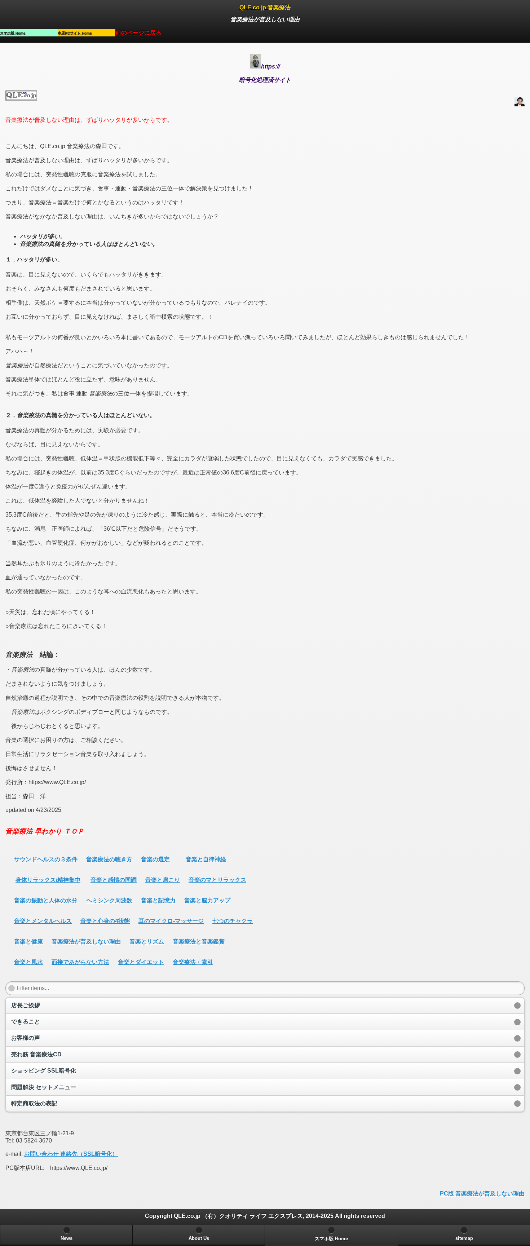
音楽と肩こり (162, 880)
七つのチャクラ (232, 921)
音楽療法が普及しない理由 (86, 941)
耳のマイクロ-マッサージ (171, 921)
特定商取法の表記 (34, 1103)
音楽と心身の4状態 (105, 921)
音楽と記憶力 (158, 900)
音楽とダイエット (141, 962)
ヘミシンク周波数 (109, 900)
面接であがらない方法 (80, 962)
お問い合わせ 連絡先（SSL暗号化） (71, 1154)
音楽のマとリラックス (217, 880)
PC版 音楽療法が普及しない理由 (482, 1193)
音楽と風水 (28, 962)
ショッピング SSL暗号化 (43, 1071)
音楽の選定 (155, 859)
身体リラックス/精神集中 (48, 880)
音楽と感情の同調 (113, 880)
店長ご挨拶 (25, 1005)
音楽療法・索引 (193, 962)
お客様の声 (25, 1038)
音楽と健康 (28, 941)
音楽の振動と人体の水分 (46, 900)
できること (25, 1022)
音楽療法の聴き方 (109, 859)
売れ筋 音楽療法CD (36, 1054)
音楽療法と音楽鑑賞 (199, 941)
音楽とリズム (146, 941)
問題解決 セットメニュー (43, 1087)
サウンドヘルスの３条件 (46, 859)
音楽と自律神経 (206, 859)
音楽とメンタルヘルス (43, 921)
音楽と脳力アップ (207, 900)
